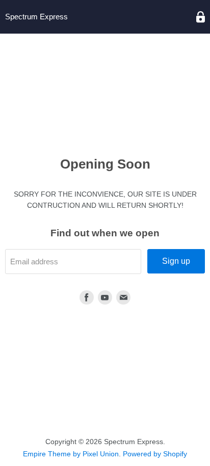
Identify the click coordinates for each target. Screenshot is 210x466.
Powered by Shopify (155, 454)
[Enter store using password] (200, 17)
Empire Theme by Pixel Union (71, 454)
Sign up (176, 261)
